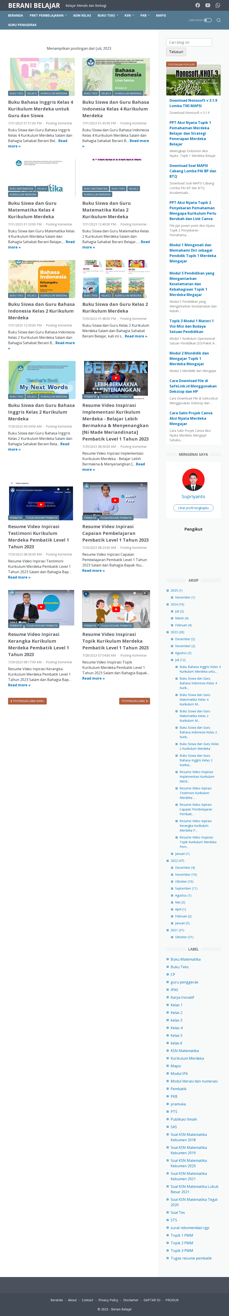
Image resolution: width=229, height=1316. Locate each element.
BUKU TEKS (106, 15)
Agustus (183, 653)
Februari (183, 625)
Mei (180, 902)
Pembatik (179, 1088)
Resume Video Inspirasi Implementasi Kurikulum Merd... (197, 776)
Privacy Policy (108, 1300)
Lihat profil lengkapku (193, 508)
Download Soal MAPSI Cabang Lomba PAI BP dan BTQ (193, 171)
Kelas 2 (176, 1012)
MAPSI (161, 15)
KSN (128, 15)
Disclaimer (130, 1300)
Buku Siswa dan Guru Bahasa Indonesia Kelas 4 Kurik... (198, 683)
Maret (182, 618)
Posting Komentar (59, 123)
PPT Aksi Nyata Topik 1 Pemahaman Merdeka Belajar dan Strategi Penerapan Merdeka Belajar (190, 133)
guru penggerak (184, 982)
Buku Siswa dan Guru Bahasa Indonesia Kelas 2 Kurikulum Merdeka (41, 311)
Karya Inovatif (182, 997)
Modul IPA (179, 1073)
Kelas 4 (176, 1027)
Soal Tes (178, 1212)
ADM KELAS (82, 15)
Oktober (184, 881)
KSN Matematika (185, 1050)
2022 (177, 860)
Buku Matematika (186, 959)
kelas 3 (176, 1020)
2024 (177, 604)
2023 (177, 632)
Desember (185, 639)
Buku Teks (180, 966)
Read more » (136, 336)
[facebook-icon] (198, 5)
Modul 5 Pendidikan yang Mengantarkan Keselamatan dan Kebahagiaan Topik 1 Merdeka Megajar (192, 284)
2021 (177, 930)
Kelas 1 (176, 1005)
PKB (143, 15)
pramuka (178, 1104)
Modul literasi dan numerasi (194, 1081)
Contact (87, 1300)
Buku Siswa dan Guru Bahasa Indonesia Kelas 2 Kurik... (198, 732)
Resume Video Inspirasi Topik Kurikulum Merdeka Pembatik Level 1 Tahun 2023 (115, 641)
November (185, 597)
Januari (182, 853)
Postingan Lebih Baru (28, 701)
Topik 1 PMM (182, 1235)
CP (173, 974)
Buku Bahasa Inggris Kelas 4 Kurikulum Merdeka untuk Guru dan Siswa (40, 109)
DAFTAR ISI (152, 1300)
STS (174, 1220)
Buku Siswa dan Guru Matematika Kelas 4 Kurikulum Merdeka (32, 210)
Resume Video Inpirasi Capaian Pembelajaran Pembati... (196, 809)
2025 (176, 590)
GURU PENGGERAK (22, 25)
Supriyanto (193, 496)
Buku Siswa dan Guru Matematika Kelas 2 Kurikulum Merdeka (106, 210)
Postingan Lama (134, 701)
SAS (174, 1126)
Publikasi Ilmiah (184, 1119)
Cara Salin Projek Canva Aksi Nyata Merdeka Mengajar (191, 418)
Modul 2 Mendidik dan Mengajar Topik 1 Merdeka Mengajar (189, 358)
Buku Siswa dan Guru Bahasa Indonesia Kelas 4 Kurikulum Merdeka (115, 109)
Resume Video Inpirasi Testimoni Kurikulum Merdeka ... (196, 793)
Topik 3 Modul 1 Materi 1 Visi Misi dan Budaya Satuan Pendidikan (192, 326)
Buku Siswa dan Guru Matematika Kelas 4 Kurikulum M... (195, 699)
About (72, 1300)
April (180, 909)
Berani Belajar (34, 5)
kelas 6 (176, 1043)
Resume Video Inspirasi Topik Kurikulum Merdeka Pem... (198, 842)
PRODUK (172, 1300)
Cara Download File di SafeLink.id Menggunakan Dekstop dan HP (193, 386)
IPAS (174, 989)
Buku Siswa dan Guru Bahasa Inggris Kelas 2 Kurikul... (196, 760)
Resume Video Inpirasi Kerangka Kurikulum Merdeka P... (196, 825)
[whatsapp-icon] (218, 5)
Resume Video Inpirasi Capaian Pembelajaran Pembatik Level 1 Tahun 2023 (115, 533)
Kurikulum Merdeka (187, 1058)
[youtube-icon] (208, 5)
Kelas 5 (176, 1035)
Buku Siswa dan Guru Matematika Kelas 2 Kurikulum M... (195, 716)
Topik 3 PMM (182, 1250)
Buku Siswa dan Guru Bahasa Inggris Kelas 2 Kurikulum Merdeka (41, 412)
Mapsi (176, 1065)
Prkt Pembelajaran (47, 15)
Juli (179, 611)
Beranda (15, 15)
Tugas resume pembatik (191, 1258)
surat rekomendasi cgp (190, 1227)
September (186, 888)
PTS (174, 1111)
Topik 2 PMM (182, 1242)
